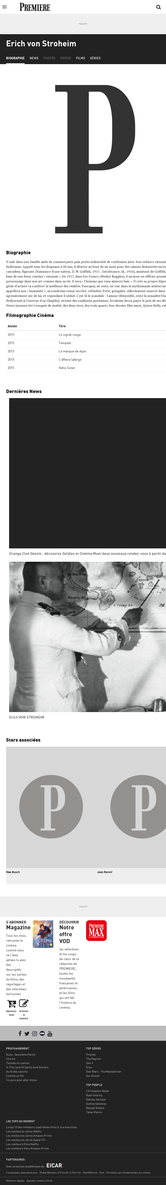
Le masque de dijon (72, 351)
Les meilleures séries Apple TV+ (26, 1140)
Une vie (10, 1058)
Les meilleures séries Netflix (24, 1131)
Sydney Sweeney (96, 1103)
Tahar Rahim (94, 1112)
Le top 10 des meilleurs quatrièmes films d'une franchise (41, 1127)
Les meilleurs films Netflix (22, 1144)
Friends (91, 1054)
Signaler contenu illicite (39, 1180)
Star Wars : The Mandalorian (103, 1071)
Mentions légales (15, 1180)
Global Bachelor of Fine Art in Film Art (60, 1172)
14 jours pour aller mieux (21, 1080)
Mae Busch (13, 872)
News (34, 58)
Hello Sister (67, 368)
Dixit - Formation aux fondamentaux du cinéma (124, 1172)
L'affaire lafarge (70, 359)
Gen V (89, 1063)
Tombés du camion (18, 1063)
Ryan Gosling (94, 1095)
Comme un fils (15, 1075)
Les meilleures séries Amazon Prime (29, 1135)
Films (80, 58)
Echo (89, 1067)
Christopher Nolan (97, 1091)
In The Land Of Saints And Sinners (27, 1067)
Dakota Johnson (96, 1099)
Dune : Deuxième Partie (20, 1054)
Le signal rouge (70, 335)
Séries (95, 58)
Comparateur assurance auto (21, 1172)
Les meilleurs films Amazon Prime (27, 1148)
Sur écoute (92, 1075)
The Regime (93, 1058)
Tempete (65, 343)
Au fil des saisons (17, 1071)
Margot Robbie (95, 1108)
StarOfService (90, 1172)
